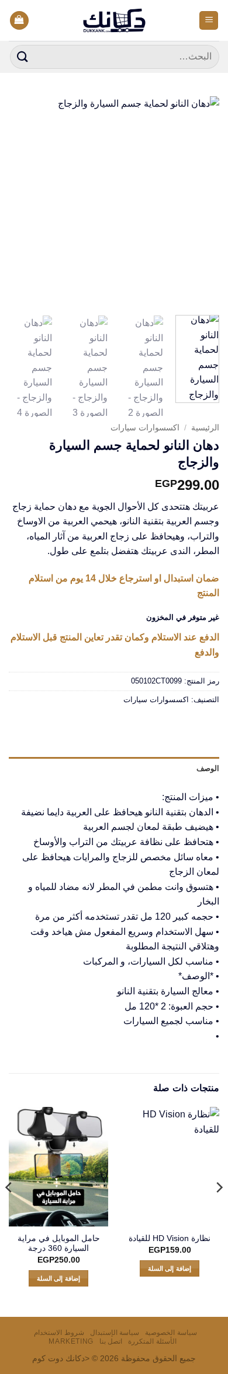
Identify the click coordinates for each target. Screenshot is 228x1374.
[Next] (19, 201)
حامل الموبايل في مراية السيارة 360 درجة (59, 1243)
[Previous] (200, 201)
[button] (208, 20)
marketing (71, 1341)
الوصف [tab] (207, 768)
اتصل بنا (111, 1341)
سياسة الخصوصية (171, 1333)
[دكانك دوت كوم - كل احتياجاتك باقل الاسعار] (114, 20)
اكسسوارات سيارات (144, 427)
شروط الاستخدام (59, 1333)
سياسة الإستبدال (115, 1333)
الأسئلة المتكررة (152, 1341)
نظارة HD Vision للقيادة (169, 1238)
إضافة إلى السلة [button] (169, 1268)
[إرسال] (22, 56)
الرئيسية (205, 427)
